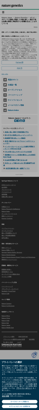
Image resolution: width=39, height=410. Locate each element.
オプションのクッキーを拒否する (19, 406)
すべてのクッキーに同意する (20, 401)
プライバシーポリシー (24, 388)
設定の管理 (5, 396)
